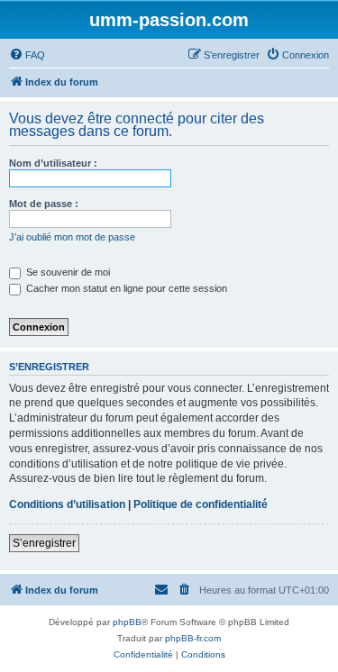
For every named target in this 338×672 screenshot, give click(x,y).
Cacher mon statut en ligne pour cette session (125, 288)
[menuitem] (27, 55)
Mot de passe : (43, 203)
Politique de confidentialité (200, 504)
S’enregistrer (44, 543)
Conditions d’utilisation (67, 504)
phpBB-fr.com (193, 638)
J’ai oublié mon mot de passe (72, 237)
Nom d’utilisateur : (53, 163)
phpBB (127, 622)
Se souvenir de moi (66, 272)
